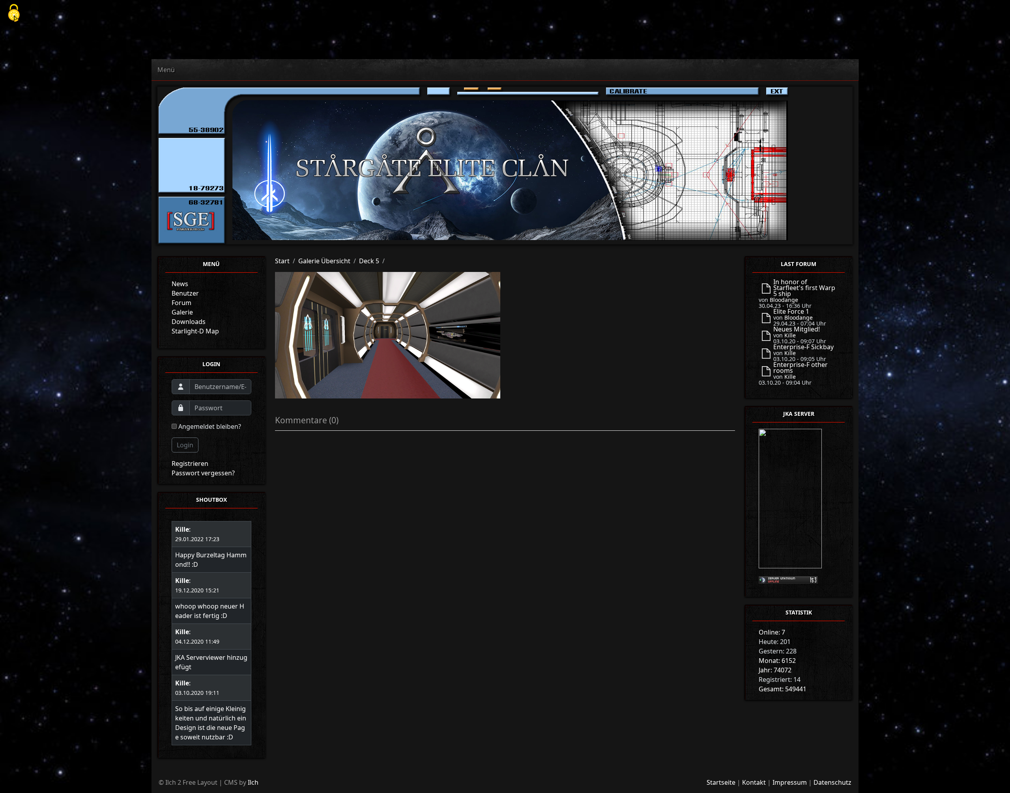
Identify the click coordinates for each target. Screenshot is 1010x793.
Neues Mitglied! (796, 329)
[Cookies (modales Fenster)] (14, 13)
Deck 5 (369, 261)
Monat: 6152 (777, 660)
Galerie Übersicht (324, 261)
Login (185, 445)
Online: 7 (772, 632)
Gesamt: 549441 (782, 689)
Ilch (253, 782)
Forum (181, 302)
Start (282, 261)
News (180, 283)
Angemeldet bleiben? (209, 426)
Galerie (182, 312)
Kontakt (754, 782)
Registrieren (190, 463)
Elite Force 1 (791, 311)
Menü (166, 69)
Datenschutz (832, 782)
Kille (182, 529)
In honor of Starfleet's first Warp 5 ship (804, 287)
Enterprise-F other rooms (800, 367)
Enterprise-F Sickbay (803, 347)
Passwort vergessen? (203, 473)
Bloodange (784, 299)
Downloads (189, 321)
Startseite (721, 782)
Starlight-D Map (195, 331)
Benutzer (185, 293)
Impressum (789, 782)
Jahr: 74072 (775, 670)
